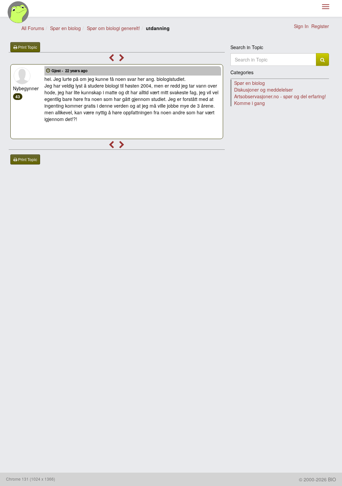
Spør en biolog (65, 28)
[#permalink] (48, 70)
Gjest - (69, 71)
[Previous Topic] (111, 58)
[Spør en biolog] (18, 12)
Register (320, 26)
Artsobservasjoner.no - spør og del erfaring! (280, 96)
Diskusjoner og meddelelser (263, 89)
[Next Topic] (122, 58)
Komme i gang (249, 103)
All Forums (32, 28)
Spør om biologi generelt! (113, 28)
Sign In (301, 26)
